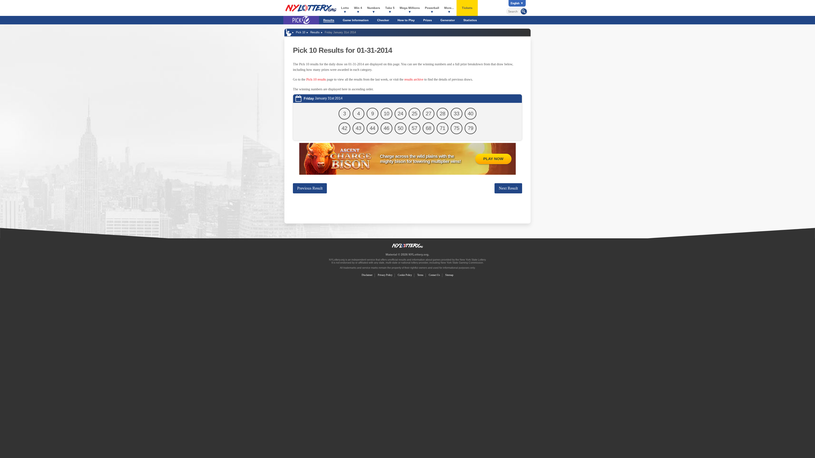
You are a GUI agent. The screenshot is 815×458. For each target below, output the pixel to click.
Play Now (493, 159)
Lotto (345, 8)
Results (328, 20)
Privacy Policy (385, 275)
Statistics (470, 20)
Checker (383, 20)
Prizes (427, 20)
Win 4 (358, 8)
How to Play (406, 20)
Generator (447, 20)
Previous (310, 188)
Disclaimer (367, 275)
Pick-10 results (316, 79)
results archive (413, 79)
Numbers (373, 8)
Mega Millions (410, 8)
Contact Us (434, 275)
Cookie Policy (405, 275)
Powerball (432, 8)
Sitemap (449, 275)
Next (508, 188)
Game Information (356, 20)
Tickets (467, 8)
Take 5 (390, 8)
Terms (420, 275)
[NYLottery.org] (311, 8)
